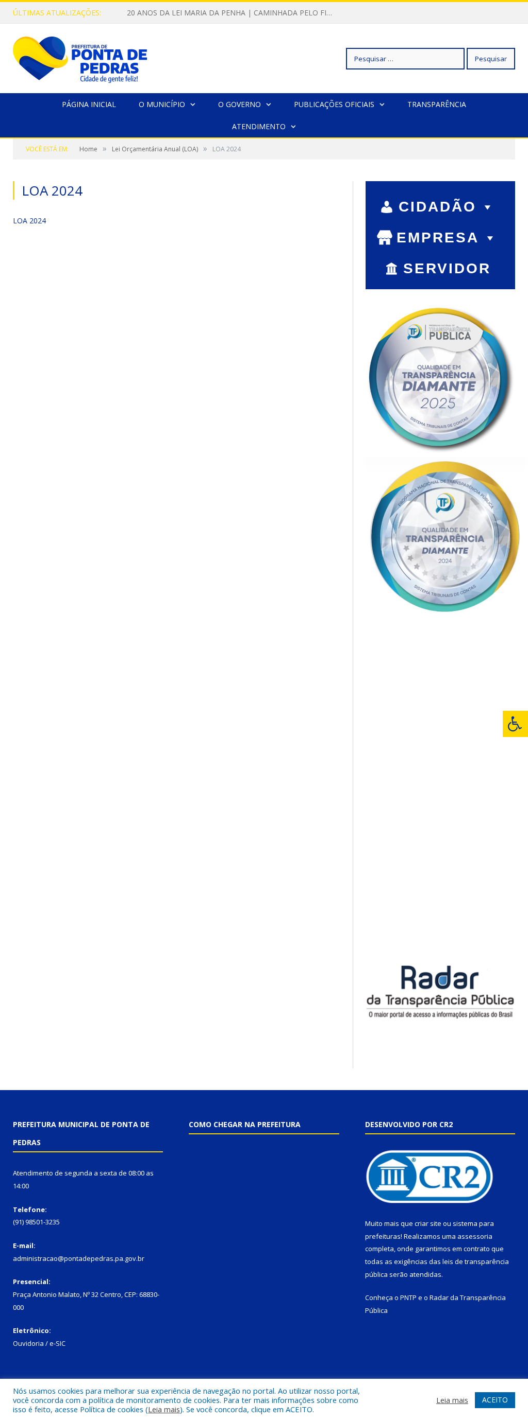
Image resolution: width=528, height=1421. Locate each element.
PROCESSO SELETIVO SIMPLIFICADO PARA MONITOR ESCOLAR (232, 12)
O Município (162, 104)
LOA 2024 (29, 220)
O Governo (239, 104)
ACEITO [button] (495, 1400)
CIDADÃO (437, 207)
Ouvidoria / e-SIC (39, 1343)
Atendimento (259, 126)
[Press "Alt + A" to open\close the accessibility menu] (515, 724)
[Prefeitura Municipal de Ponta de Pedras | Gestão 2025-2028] (80, 58)
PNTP (408, 1297)
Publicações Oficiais (334, 104)
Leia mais (164, 1409)
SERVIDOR (447, 268)
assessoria (474, 1236)
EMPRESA (438, 237)
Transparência (436, 104)
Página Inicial (89, 104)
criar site (428, 1223)
